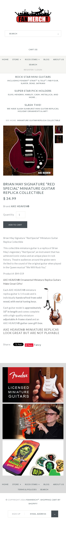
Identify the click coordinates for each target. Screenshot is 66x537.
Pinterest (33, 41)
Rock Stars (32, 59)
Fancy (37, 344)
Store (16, 59)
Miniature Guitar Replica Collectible (38, 120)
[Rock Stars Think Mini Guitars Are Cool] (33, 438)
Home (5, 59)
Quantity (8, 214)
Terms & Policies (27, 489)
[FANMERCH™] (33, 8)
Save (30, 345)
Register (29, 69)
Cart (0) (33, 49)
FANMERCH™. (33, 500)
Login (38, 69)
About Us (58, 59)
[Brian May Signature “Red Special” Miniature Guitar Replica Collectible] (28, 127)
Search (33, 64)
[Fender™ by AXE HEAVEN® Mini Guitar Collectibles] (33, 402)
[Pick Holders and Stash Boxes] (33, 475)
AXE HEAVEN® (20, 206)
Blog (47, 59)
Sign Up (16, 514)
